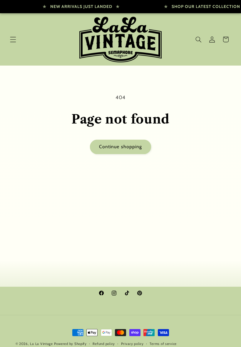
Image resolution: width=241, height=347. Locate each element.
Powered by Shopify (70, 344)
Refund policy (104, 344)
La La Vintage (41, 344)
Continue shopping (120, 146)
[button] (13, 39)
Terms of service (163, 344)
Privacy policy (132, 344)
